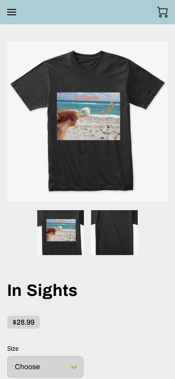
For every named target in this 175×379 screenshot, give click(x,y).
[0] (162, 12)
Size (12, 348)
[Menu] (11, 12)
